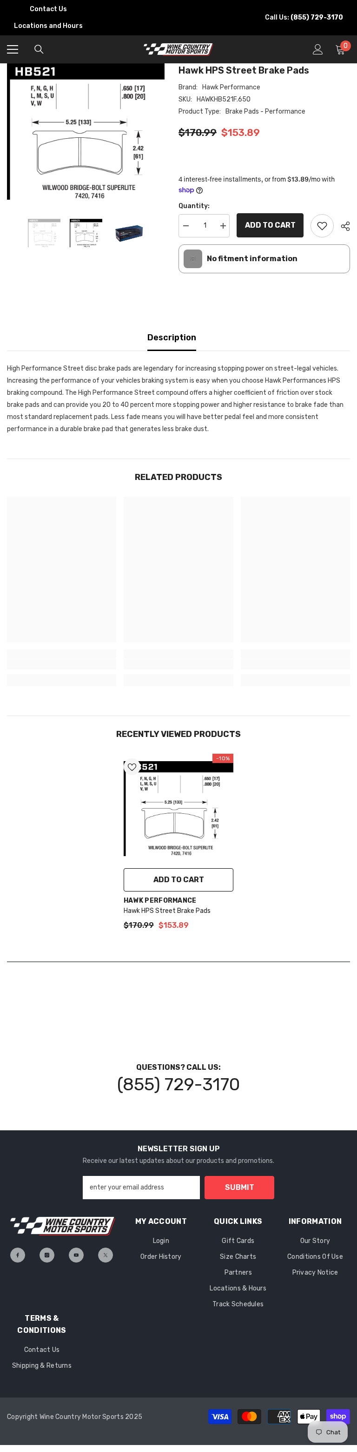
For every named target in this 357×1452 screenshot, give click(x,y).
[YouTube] (76, 1255)
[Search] (39, 49)
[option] (86, 131)
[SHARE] (342, 226)
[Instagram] (47, 1255)
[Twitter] (105, 1255)
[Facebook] (17, 1255)
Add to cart (270, 225)
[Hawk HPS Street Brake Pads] (178, 809)
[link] (61, 664)
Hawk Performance (231, 87)
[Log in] (318, 49)
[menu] (12, 49)
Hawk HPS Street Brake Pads (167, 911)
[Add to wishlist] (322, 225)
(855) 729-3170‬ (178, 1084)
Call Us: (304, 17)
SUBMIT (239, 1187)
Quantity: (194, 206)
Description (171, 337)
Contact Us (48, 9)
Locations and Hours (48, 26)
